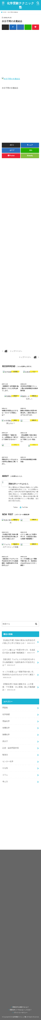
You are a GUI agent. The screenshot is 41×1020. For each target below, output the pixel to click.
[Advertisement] (20, 53)
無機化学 (6, 734)
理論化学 (6, 721)
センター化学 (7, 761)
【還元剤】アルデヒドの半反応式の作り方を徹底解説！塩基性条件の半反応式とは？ (18, 662)
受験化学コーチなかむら (19, 484)
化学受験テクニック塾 (20, 5)
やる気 (5, 768)
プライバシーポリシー (20, 1012)
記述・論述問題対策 (10, 748)
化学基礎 (6, 714)
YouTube (25, 507)
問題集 (5, 708)
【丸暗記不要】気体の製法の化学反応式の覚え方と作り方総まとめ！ (18, 641)
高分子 (5, 741)
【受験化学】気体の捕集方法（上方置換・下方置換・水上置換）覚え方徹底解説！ (18, 687)
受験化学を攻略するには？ (20, 1007)
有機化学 (6, 728)
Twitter (15, 507)
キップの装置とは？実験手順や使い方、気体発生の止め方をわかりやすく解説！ (18, 674)
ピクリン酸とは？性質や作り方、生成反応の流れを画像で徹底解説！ (18, 651)
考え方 (5, 781)
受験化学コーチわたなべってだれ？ (21, 1010)
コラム (5, 775)
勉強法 (5, 755)
